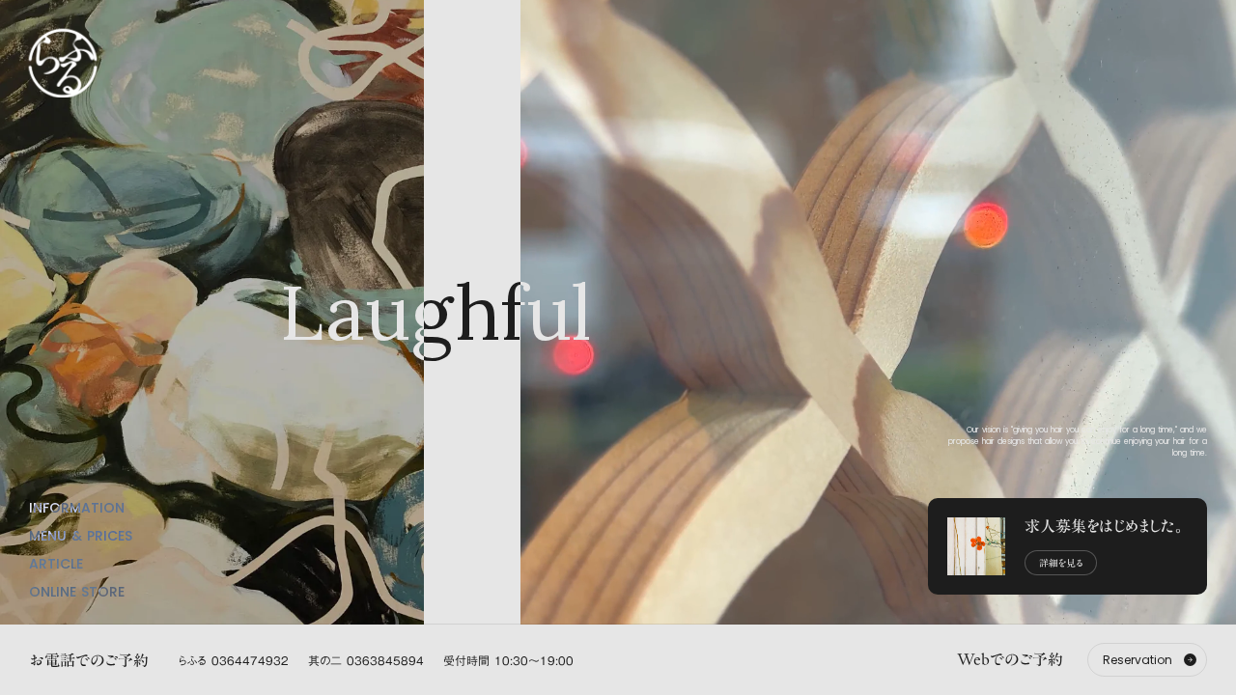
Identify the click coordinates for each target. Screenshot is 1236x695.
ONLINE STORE (77, 591)
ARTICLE (56, 563)
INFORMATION (77, 507)
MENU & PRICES (80, 535)
